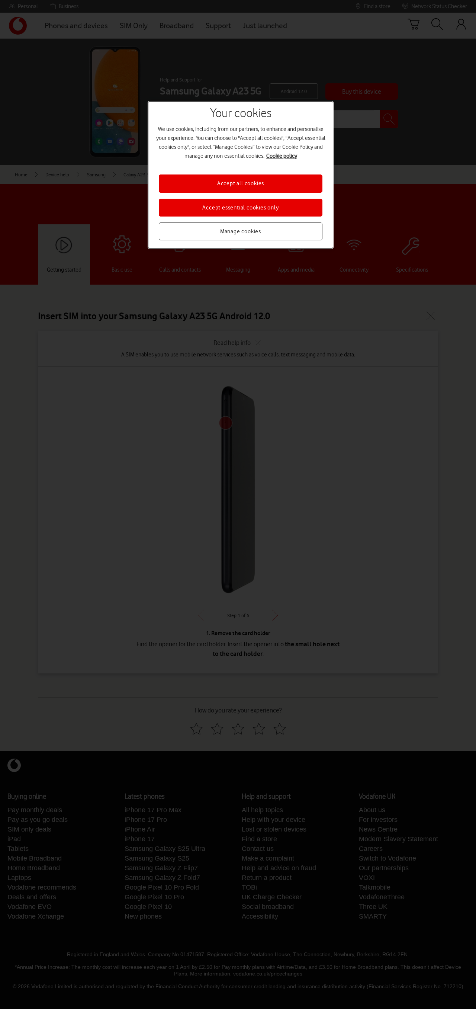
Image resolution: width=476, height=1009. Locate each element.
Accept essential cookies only (240, 207)
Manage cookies (240, 231)
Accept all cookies (240, 183)
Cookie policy (281, 156)
